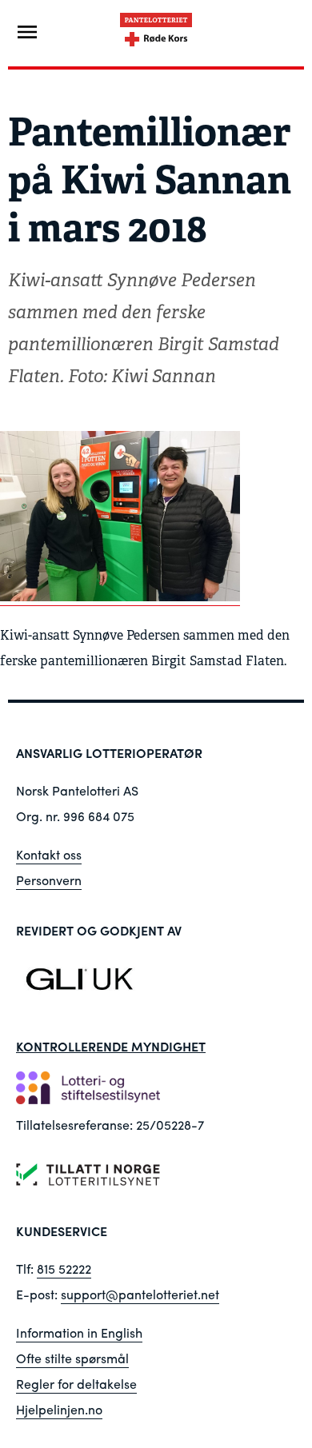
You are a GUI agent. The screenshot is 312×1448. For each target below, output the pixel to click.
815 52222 (64, 1268)
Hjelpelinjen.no (59, 1409)
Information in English (79, 1332)
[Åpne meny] (27, 32)
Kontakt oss (49, 854)
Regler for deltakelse (76, 1383)
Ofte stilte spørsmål (72, 1358)
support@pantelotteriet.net (140, 1294)
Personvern (49, 880)
